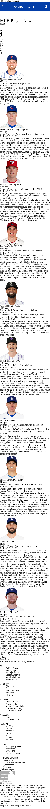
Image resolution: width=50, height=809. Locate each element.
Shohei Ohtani (6, 480)
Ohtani (3, 489)
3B (1, 35)
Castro (3, 314)
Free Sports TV (12, 672)
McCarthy (4, 255)
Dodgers (7, 440)
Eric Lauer (4, 612)
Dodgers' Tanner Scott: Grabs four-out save (19, 546)
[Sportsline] (7, 767)
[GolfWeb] (6, 783)
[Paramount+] (7, 769)
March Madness (13, 677)
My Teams (10, 751)
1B (1, 30)
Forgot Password (13, 753)
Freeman (4, 429)
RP (1, 48)
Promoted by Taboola (24, 661)
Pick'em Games (12, 668)
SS (1, 53)
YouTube (10, 726)
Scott (2, 550)
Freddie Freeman (7, 420)
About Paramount (13, 690)
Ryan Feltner (5, 361)
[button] (4, 6)
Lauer (2, 621)
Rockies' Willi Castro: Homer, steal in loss (18, 310)
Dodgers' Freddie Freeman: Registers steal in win (21, 425)
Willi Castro (5, 306)
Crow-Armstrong (7, 138)
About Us (10, 686)
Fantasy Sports (12, 670)
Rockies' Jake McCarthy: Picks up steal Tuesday (21, 251)
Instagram (10, 731)
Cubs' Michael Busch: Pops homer (15, 83)
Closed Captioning (14, 708)
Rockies (13, 381)
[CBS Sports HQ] (8, 760)
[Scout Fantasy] (6, 781)
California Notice (13, 710)
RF (1, 46)
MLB (2, 24)
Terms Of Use (12, 701)
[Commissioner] (7, 773)
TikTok (9, 728)
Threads (9, 737)
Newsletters (11, 748)
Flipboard (10, 739)
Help (8, 717)
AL (1, 26)
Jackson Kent (6, 184)
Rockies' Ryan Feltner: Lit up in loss (16, 365)
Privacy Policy (12, 704)
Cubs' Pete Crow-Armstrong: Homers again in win (22, 134)
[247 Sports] (9, 764)
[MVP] (4, 777)
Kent (2, 193)
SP (1, 50)
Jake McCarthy (6, 246)
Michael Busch (6, 79)
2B (1, 33)
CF (1, 39)
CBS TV (9, 695)
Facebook (10, 733)
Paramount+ (11, 693)
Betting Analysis (13, 675)
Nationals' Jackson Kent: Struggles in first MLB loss (23, 189)
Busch (3, 88)
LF (1, 44)
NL (1, 28)
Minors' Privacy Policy (16, 706)
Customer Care (12, 719)
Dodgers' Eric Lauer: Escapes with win (17, 617)
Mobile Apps (11, 679)
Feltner (3, 370)
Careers (9, 688)
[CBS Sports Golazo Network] (16, 762)
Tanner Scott (5, 541)
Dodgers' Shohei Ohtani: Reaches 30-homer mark (22, 484)
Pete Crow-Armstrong (9, 129)
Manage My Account (15, 746)
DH (1, 42)
